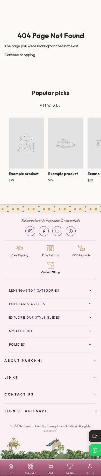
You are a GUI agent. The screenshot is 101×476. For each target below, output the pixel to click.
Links (11, 377)
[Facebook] (44, 231)
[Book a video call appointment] (95, 436)
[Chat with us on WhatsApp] (95, 450)
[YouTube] (57, 231)
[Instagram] (30, 231)
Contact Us (19, 394)
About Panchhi (23, 361)
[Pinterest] (71, 231)
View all (50, 106)
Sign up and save (26, 411)
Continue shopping (19, 54)
